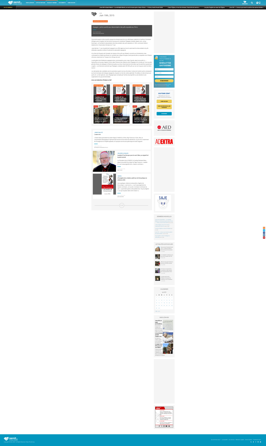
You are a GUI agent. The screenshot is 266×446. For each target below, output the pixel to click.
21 (171, 302)
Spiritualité (99, 132)
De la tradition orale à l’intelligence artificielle (222, 7)
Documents (62, 2)
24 (161, 305)
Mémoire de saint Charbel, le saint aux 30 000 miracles (167, 262)
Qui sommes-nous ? (216, 439)
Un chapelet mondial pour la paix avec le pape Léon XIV (167, 255)
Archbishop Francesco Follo (101, 147)
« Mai (156, 311)
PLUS (121, 205)
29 (156, 308)
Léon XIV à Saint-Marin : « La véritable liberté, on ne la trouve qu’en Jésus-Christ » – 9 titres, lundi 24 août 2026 (71, 7)
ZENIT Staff (119, 170)
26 (166, 305)
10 (161, 300)
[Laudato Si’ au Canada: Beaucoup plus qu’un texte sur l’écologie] (141, 93)
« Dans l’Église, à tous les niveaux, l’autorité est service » (124, 7)
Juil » (159, 311)
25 (164, 305)
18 (164, 302)
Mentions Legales (240, 439)
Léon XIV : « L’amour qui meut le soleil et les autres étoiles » (187, 7)
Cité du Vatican (40, 2)
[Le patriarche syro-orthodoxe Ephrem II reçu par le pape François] (141, 114)
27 (169, 305)
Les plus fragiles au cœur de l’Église (155, 7)
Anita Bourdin (120, 196)
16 (159, 302)
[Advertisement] (121, 217)
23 (159, 305)
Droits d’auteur (248, 439)
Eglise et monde (52, 2)
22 (156, 305)
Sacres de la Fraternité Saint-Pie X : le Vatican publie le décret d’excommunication (167, 248)
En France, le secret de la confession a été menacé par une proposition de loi (166, 270)
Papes (95, 106)
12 (166, 300)
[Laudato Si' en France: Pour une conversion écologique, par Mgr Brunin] (102, 93)
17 (161, 302)
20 (169, 302)
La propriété (225, 439)
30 (159, 308)
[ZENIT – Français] (16, 3)
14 (171, 300)
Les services (232, 439)
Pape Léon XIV (30, 2)
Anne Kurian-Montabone (98, 33)
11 (164, 300)
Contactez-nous (257, 439)
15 (156, 302)
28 (171, 305)
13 (169, 300)
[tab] (159, 408)
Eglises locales (98, 85)
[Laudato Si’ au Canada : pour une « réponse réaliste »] (121, 93)
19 (166, 302)
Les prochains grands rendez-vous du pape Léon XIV (159, 336)
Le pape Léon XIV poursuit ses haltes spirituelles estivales (158, 347)
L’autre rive (97, 134)
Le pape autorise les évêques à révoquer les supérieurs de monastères (166, 278)
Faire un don (71, 2)
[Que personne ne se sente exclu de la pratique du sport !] (102, 114)
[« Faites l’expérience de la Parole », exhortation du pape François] (121, 114)
